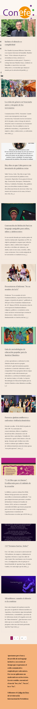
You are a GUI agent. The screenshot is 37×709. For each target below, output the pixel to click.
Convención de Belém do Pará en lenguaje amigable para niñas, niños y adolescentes (18, 228)
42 (22, 638)
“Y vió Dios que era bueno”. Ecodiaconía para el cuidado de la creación (18, 483)
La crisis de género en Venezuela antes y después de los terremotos (18, 105)
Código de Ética (23, 692)
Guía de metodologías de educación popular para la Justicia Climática (16, 352)
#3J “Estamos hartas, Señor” (16, 546)
